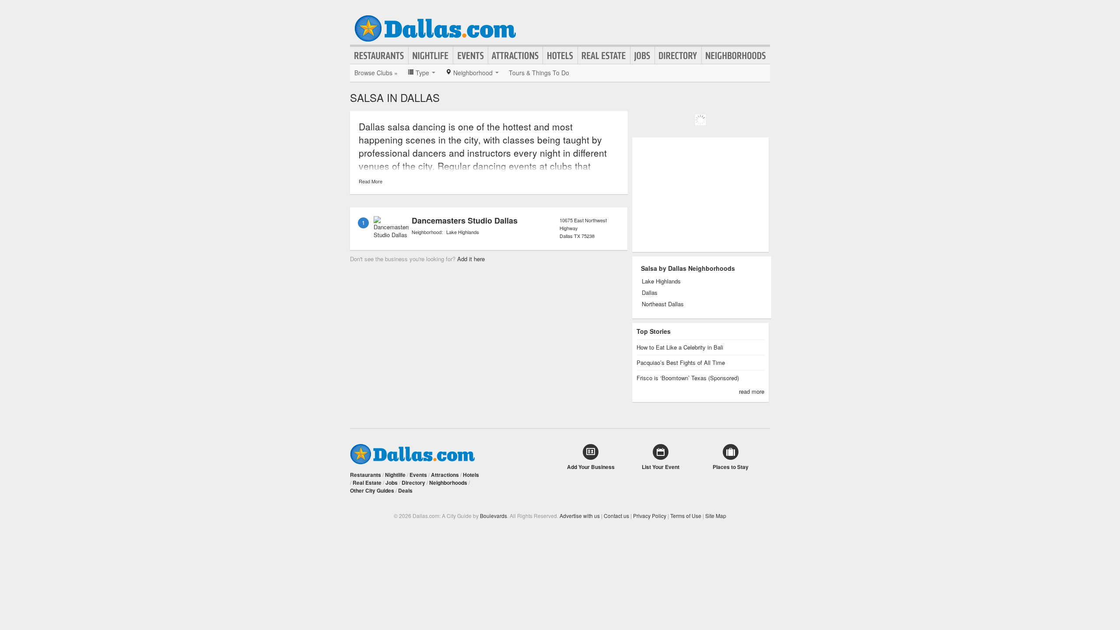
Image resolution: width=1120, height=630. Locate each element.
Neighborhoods (736, 55)
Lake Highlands (462, 231)
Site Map (715, 515)
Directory (678, 55)
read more (751, 391)
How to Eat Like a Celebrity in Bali (680, 347)
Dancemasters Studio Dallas (465, 220)
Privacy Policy (649, 515)
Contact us (616, 515)
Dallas (650, 292)
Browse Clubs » (376, 72)
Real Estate (604, 55)
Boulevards (493, 515)
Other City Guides (372, 490)
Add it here (471, 259)
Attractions (515, 55)
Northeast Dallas (663, 304)
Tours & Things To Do (539, 72)
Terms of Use (685, 515)
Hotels (560, 55)
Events (470, 55)
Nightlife (431, 55)
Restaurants (379, 55)
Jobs (642, 55)
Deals (405, 490)
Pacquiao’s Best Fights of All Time (681, 362)
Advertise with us (580, 515)
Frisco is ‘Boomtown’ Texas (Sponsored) (688, 378)
